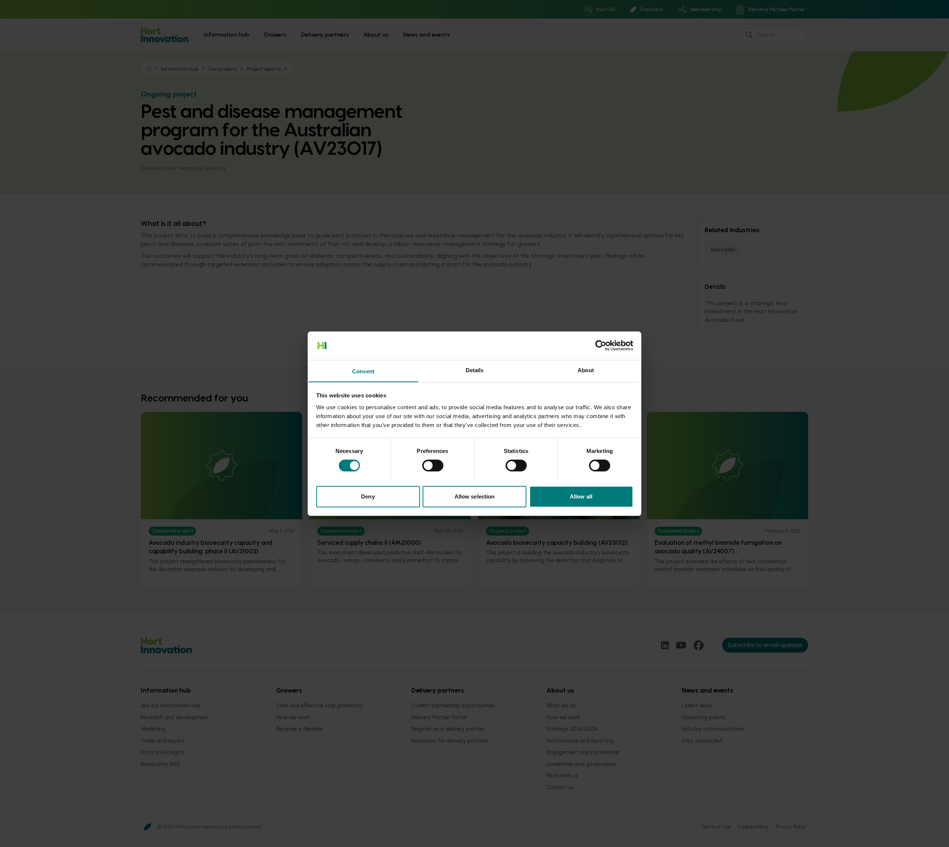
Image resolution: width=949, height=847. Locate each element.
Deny (367, 496)
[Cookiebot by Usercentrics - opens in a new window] (600, 345)
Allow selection (474, 496)
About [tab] (586, 370)
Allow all (581, 496)
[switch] (432, 465)
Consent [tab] (363, 371)
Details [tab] (475, 370)
